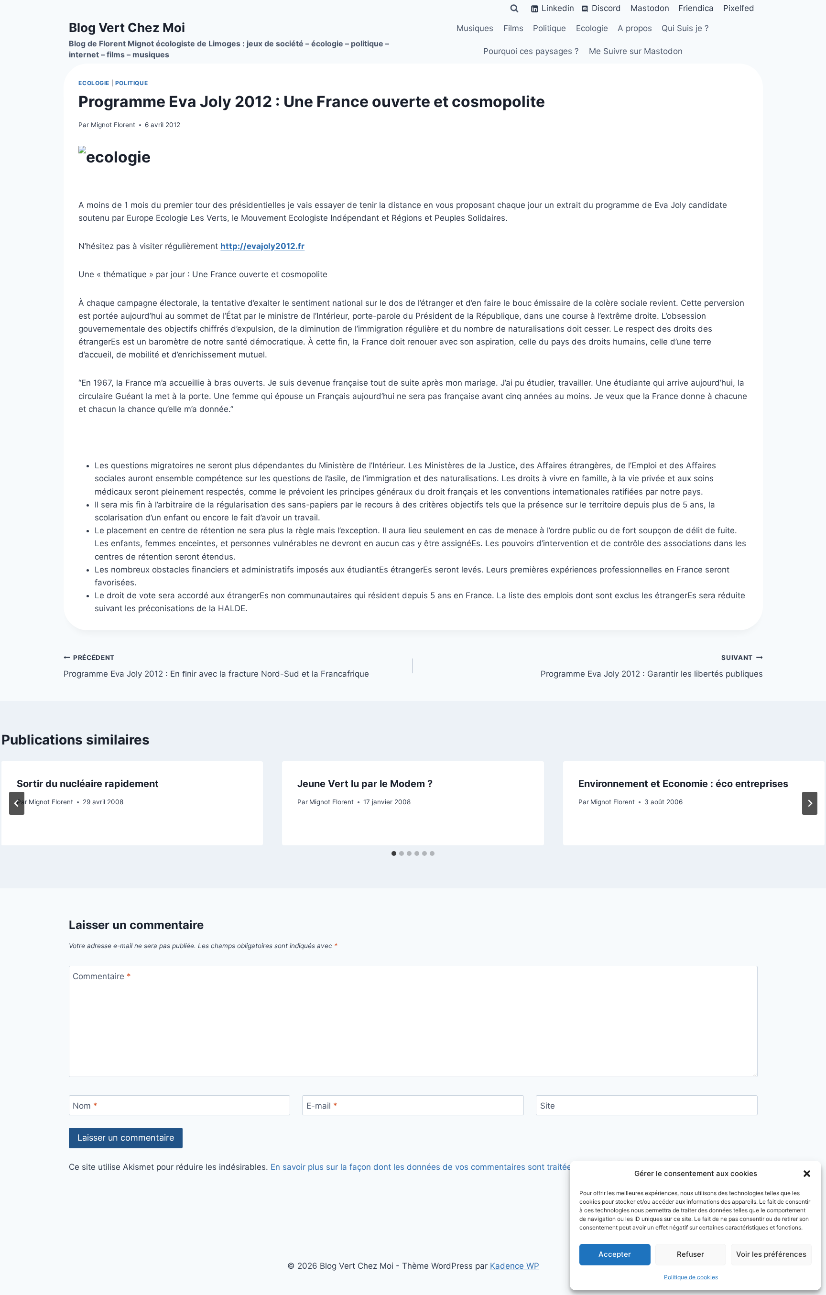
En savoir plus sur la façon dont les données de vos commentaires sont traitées (423, 1167)
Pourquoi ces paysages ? (531, 51)
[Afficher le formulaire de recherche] (514, 8)
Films (513, 28)
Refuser (690, 1254)
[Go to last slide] (16, 803)
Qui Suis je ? (685, 28)
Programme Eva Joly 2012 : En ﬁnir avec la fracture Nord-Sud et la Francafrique (216, 666)
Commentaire (102, 976)
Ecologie (592, 28)
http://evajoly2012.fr (262, 246)
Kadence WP (514, 1266)
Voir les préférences (771, 1254)
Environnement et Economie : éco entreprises (683, 783)
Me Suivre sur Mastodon (636, 51)
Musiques (474, 28)
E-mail (321, 1106)
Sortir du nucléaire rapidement (88, 783)
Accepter (614, 1254)
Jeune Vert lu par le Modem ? (365, 783)
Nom (85, 1106)
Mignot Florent (113, 125)
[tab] (393, 853)
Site (547, 1106)
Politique (549, 28)
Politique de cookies (691, 1277)
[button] (807, 1173)
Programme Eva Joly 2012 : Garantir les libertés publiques (652, 666)
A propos (635, 28)
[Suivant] (809, 803)
